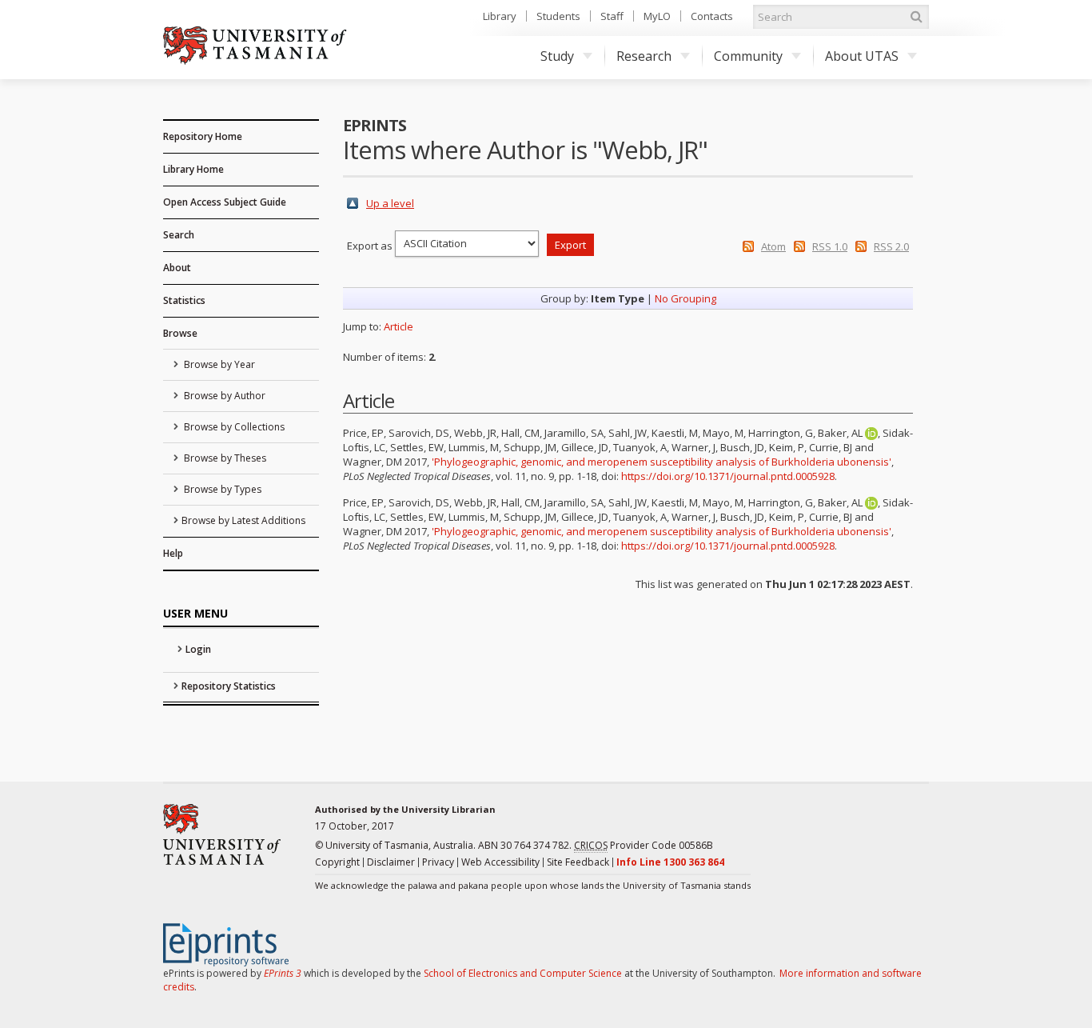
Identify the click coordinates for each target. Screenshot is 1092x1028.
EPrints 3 (282, 973)
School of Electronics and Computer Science (523, 973)
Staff (612, 16)
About (177, 267)
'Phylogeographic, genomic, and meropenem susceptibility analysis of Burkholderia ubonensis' (661, 461)
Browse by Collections (233, 427)
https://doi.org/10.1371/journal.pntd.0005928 (728, 476)
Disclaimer (391, 862)
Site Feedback (578, 862)
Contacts (712, 16)
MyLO (657, 16)
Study (557, 56)
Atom (773, 246)
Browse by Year (218, 364)
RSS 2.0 (891, 246)
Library (499, 16)
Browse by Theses (223, 458)
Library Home (193, 169)
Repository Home (202, 136)
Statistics (184, 300)
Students (558, 16)
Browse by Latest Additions (243, 520)
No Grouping (685, 298)
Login (198, 649)
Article (398, 326)
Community (748, 56)
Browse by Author (223, 395)
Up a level (390, 203)
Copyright (337, 862)
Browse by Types (221, 489)
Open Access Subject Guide (224, 202)
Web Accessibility (500, 862)
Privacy (438, 862)
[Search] (916, 17)
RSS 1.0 (829, 246)
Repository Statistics (228, 686)
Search (178, 235)
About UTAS (862, 56)
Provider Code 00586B (643, 845)
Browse (180, 333)
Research (644, 56)
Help (173, 553)
